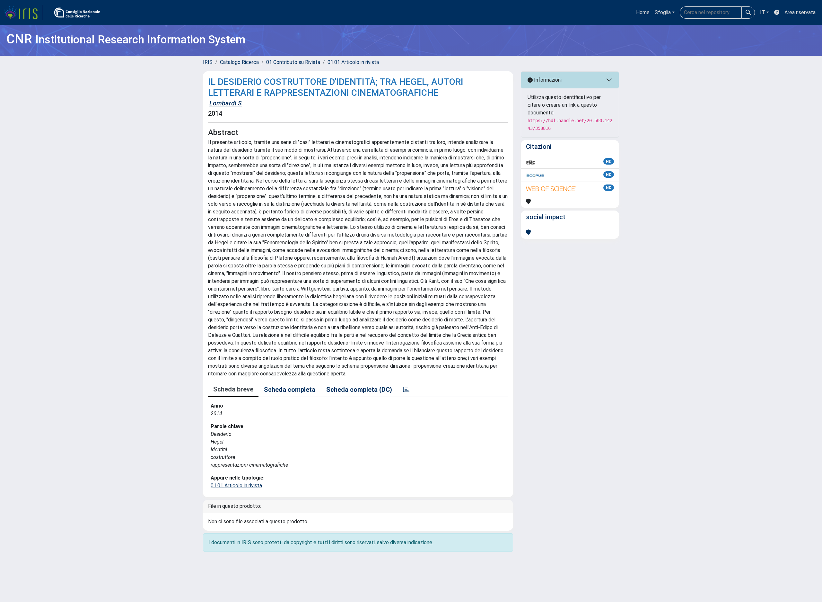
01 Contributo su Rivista (293, 62)
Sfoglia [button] (663, 12)
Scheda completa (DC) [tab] (359, 389)
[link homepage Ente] (77, 12)
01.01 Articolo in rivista (353, 62)
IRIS (208, 62)
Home (643, 12)
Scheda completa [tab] (289, 389)
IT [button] (762, 12)
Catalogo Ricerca (239, 62)
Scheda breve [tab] (233, 389)
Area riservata (800, 12)
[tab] (406, 389)
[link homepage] (23, 12)
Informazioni (547, 80)
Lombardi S (225, 103)
